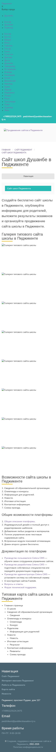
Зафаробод (9, 66)
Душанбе (8, 16)
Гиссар (7, 49)
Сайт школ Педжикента (19, 188)
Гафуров (8, 46)
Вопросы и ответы (13, 584)
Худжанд (8, 28)
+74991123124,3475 (12, 711)
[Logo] (23, 132)
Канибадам (9, 75)
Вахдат (7, 40)
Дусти (7, 60)
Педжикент (9, 93)
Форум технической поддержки (20, 587)
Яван (6, 110)
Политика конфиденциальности (28, 747)
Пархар (7, 90)
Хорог (7, 104)
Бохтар (7, 22)
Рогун (7, 99)
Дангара (8, 57)
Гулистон (8, 54)
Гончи (7, 52)
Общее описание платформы (19, 521)
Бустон (7, 37)
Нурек (7, 87)
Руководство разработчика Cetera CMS (24, 564)
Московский (10, 81)
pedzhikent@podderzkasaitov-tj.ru (18, 721)
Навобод (8, 84)
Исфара (8, 72)
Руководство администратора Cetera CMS (25, 574)
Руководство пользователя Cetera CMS (24, 558)
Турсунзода (9, 102)
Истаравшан (10, 69)
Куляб (7, 78)
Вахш (6, 43)
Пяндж (7, 96)
